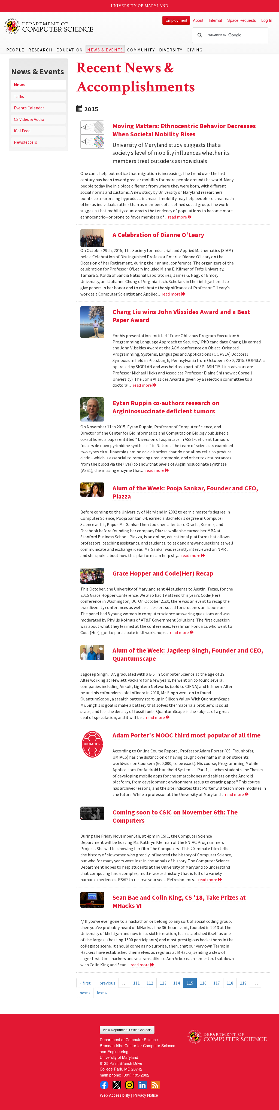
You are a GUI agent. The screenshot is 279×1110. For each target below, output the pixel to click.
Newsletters (25, 142)
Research (40, 50)
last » (102, 992)
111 (136, 983)
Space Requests (241, 20)
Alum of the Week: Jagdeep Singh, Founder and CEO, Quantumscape (188, 654)
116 (203, 983)
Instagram (129, 1085)
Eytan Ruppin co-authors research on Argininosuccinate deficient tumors (166, 407)
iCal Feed (22, 130)
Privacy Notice (145, 1095)
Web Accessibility (115, 1095)
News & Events (105, 50)
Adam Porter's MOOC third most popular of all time (186, 735)
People (15, 50)
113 (163, 983)
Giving (195, 50)
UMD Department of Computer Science (49, 26)
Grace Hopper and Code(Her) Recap (163, 573)
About (198, 20)
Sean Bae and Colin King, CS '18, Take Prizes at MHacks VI (179, 901)
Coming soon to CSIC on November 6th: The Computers (175, 816)
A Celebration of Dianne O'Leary (158, 234)
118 (230, 983)
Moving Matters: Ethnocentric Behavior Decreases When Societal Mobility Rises (184, 130)
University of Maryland (139, 6)
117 (216, 983)
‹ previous (106, 983)
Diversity (171, 50)
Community (141, 50)
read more (178, 217)
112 (150, 983)
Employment (176, 20)
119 (243, 983)
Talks (19, 96)
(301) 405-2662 (135, 1075)
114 (176, 983)
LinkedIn (142, 1085)
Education (69, 50)
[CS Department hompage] (227, 1035)
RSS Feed (155, 1085)
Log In (266, 20)
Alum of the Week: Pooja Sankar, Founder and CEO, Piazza (185, 492)
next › (85, 992)
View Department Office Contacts (127, 1029)
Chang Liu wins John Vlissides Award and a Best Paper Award (181, 316)
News (19, 85)
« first (85, 983)
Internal (215, 20)
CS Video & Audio (29, 119)
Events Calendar (29, 107)
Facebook (104, 1085)
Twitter (117, 1085)
